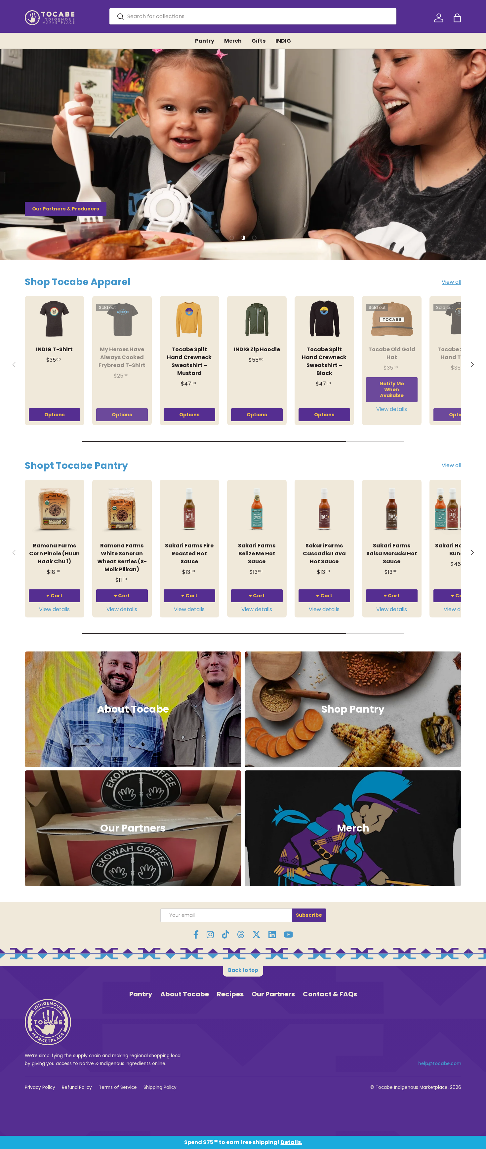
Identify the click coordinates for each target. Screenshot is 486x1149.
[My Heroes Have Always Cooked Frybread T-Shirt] (122, 319)
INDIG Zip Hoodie (257, 349)
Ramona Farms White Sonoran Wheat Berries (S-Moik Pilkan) (122, 557)
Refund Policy (77, 1087)
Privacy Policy (40, 1087)
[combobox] (253, 16)
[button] (457, 18)
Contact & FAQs (330, 994)
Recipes (230, 994)
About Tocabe (184, 994)
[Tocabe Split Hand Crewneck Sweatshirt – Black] (324, 319)
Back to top (243, 970)
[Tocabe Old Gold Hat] (392, 319)
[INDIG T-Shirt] (54, 319)
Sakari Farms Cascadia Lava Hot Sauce (324, 553)
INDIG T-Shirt (54, 349)
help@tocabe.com (439, 1063)
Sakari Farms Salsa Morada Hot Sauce (391, 553)
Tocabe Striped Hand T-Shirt (459, 353)
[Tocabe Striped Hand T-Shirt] (459, 319)
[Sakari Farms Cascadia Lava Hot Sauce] (324, 509)
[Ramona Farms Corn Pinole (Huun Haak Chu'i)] (54, 509)
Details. (291, 1142)
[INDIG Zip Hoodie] (257, 319)
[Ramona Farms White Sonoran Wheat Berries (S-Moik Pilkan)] (122, 509)
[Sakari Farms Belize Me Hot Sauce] (257, 509)
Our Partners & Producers (65, 208)
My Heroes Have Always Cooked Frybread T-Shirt (122, 357)
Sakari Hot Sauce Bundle (459, 549)
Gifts (258, 41)
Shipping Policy (160, 1087)
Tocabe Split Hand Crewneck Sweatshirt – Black (324, 361)
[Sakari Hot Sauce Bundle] (459, 509)
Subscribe (309, 915)
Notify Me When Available (392, 389)
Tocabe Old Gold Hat (391, 353)
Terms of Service (118, 1087)
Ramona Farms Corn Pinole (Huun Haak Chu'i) (54, 553)
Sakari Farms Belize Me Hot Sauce (256, 553)
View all (451, 282)
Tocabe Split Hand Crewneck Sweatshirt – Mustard (189, 361)
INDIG (283, 41)
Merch (233, 41)
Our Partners (273, 994)
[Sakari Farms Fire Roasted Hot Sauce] (189, 509)
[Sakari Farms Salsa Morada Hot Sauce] (392, 509)
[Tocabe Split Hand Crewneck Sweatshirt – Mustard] (189, 319)
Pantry (204, 41)
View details (391, 409)
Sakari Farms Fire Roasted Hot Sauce (189, 553)
